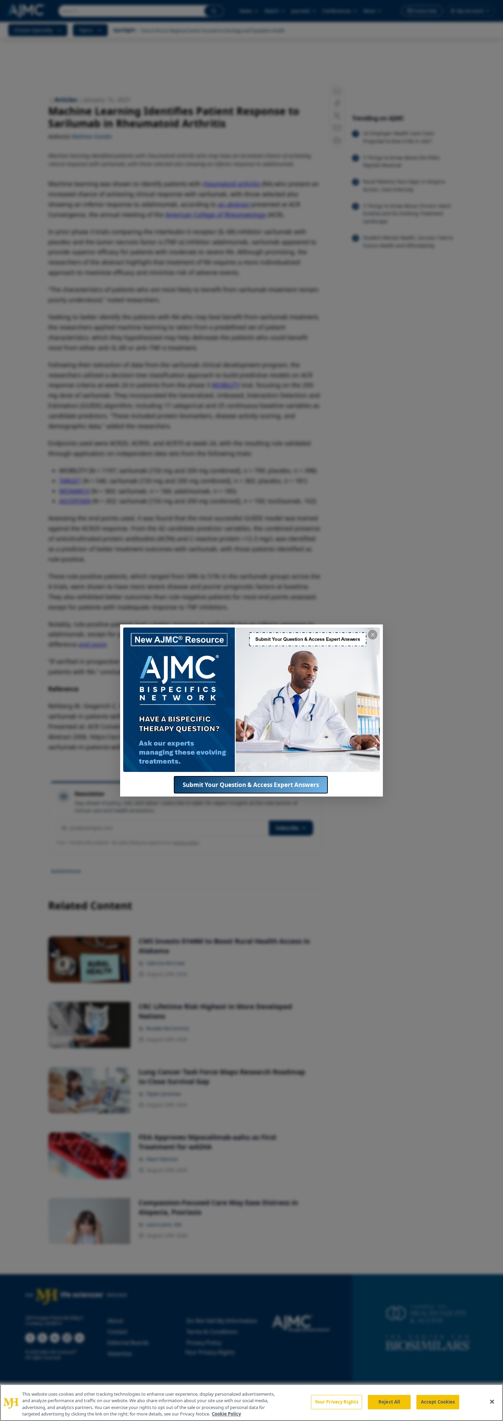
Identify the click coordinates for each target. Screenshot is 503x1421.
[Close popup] (372, 635)
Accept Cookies (438, 1402)
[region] (251, 1402)
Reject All (389, 1402)
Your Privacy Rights (336, 1402)
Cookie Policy (226, 1414)
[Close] (492, 1401)
